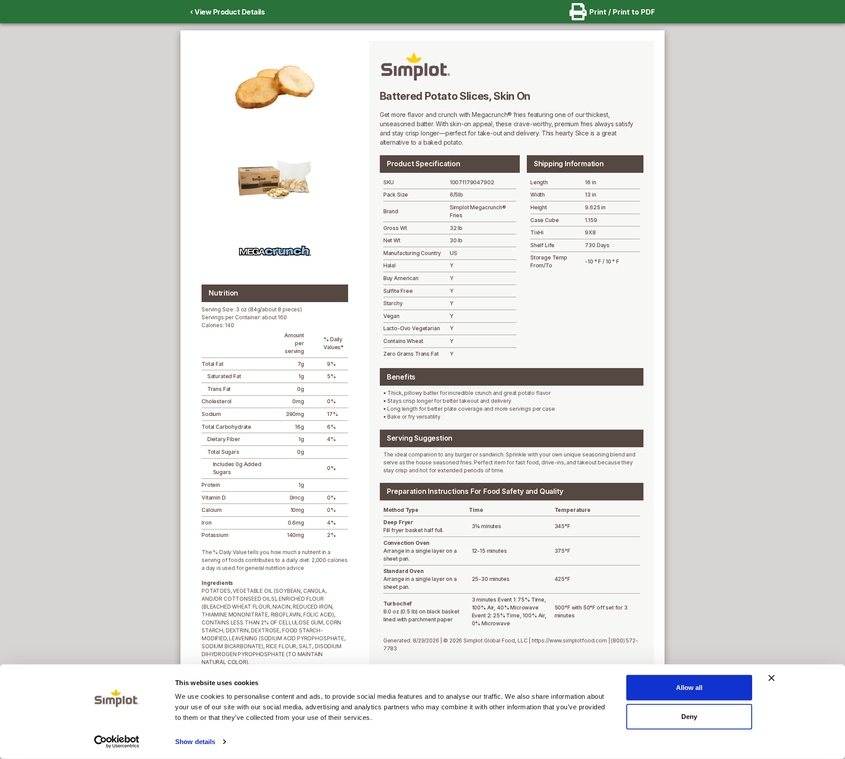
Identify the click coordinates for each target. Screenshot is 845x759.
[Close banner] (771, 678)
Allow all (689, 687)
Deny (689, 716)
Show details (195, 741)
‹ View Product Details (227, 11)
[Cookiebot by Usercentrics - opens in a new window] (116, 741)
